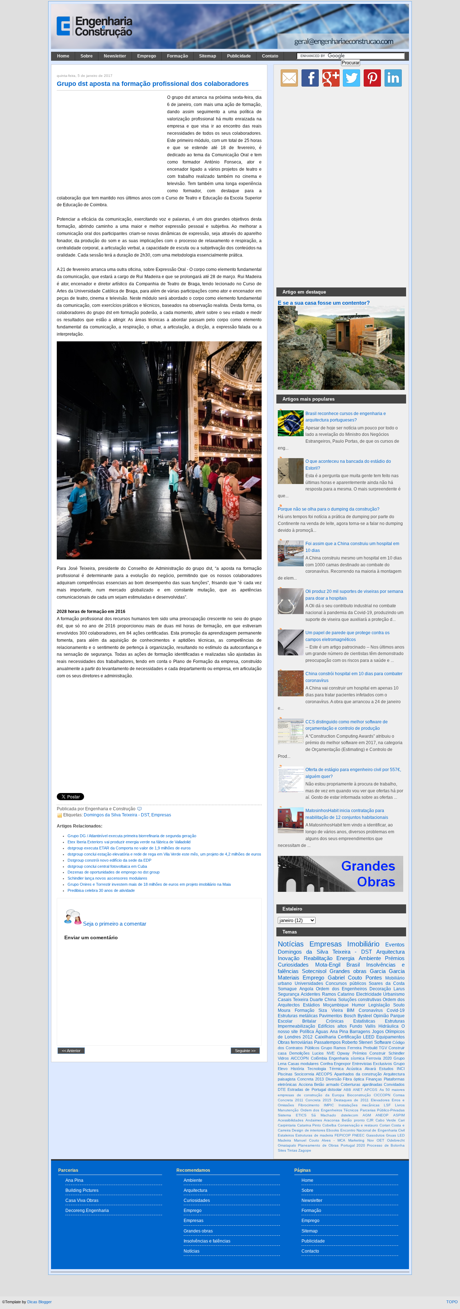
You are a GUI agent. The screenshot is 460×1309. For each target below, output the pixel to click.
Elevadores (380, 1100)
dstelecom (349, 1115)
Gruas (391, 1135)
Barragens (360, 1031)
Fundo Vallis (363, 1026)
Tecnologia (316, 1068)
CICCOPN (382, 1095)
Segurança (288, 994)
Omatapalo (287, 1145)
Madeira (284, 1140)
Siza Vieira (330, 1010)
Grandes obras (348, 971)
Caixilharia (325, 1037)
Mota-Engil (327, 965)
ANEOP (382, 1115)
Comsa (399, 1095)
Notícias (291, 944)
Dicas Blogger (39, 1302)
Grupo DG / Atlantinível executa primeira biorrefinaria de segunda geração (132, 836)
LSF (387, 1105)
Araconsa (332, 1120)
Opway (343, 1053)
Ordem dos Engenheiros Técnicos (329, 1110)
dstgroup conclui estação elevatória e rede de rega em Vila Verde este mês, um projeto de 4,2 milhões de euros (164, 854)
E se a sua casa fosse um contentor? (324, 303)
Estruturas (395, 1021)
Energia (345, 958)
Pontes (373, 977)
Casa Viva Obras (81, 1200)
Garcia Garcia (387, 971)
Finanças (374, 1079)
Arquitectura (390, 952)
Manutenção (288, 1110)
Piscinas (285, 1074)
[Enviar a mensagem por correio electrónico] (143, 808)
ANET (358, 1090)
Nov (370, 1140)
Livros (400, 1105)
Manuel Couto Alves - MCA (319, 1140)
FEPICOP (343, 1135)
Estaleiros (286, 1135)
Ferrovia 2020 (378, 1058)
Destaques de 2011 (351, 1100)
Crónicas (335, 1021)
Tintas (292, 1150)
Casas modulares (303, 1063)
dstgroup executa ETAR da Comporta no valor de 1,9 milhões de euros (129, 848)
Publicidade (239, 56)
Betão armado (326, 1084)
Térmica (336, 1068)
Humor (358, 1005)
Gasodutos (375, 1135)
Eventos (395, 944)
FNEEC (358, 1135)
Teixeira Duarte (308, 999)
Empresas (161, 814)
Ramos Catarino (338, 994)
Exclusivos (382, 1063)
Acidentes (310, 994)
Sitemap (207, 56)
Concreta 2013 (310, 1079)
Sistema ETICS (292, 1115)
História (297, 1068)
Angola (306, 988)
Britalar (309, 1021)
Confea (326, 1063)
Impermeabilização (296, 1026)
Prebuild (370, 1048)
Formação (177, 56)
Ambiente (370, 958)
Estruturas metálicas (298, 1015)
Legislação (379, 1005)
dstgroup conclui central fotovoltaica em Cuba (107, 866)
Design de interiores (308, 1130)
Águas (322, 1031)
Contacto (310, 1251)
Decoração (380, 988)
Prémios (395, 958)
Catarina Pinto (309, 1125)
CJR (370, 1120)
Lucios (318, 1053)
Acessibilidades (290, 1120)
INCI (401, 1068)
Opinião (381, 1015)
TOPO (452, 1302)
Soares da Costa (387, 983)
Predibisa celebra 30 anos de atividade (101, 890)
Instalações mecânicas (359, 1105)
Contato (270, 56)
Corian (385, 1125)
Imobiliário (363, 944)
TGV (383, 1048)
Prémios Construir (369, 1053)
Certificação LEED (356, 1037)
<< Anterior (71, 1050)
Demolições (299, 1053)
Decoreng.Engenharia (87, 1210)
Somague (287, 988)
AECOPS (324, 1074)
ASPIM (399, 1115)
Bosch (350, 1015)
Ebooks (332, 1130)
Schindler (396, 1053)
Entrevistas (362, 1063)
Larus (399, 988)
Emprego (146, 56)
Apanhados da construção (358, 1074)
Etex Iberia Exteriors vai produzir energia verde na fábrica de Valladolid (129, 842)
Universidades (309, 983)
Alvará (370, 1068)
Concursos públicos (346, 983)
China (330, 999)
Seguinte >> (245, 1050)
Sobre (86, 56)
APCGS (370, 1090)
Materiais (288, 977)
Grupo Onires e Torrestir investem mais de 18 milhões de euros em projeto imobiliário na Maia (149, 884)
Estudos (386, 1068)
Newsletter (115, 56)
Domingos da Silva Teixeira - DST (116, 814)
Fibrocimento (308, 1105)
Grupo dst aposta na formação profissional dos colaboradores (153, 83)
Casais (284, 999)
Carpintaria (287, 1125)
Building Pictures (81, 1190)
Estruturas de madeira (314, 1135)
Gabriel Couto (345, 977)
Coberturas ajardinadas (361, 1084)
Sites (282, 1150)
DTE (282, 1089)
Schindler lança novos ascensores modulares (107, 878)
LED (401, 1135)
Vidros (283, 1058)
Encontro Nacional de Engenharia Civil (372, 1130)
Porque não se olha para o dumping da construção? (329, 509)
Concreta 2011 (290, 1100)
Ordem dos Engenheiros (341, 988)
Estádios (311, 1005)
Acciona (306, 1084)
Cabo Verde (386, 1120)
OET (380, 1140)
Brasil (353, 965)
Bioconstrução (359, 1095)
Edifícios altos (332, 1026)
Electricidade (369, 994)
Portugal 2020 (353, 1145)
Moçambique (336, 1005)
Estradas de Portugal (307, 1089)
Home (63, 56)
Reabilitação (318, 958)
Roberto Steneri (357, 1042)
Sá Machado (323, 1115)
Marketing (356, 1140)
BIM (350, 1010)
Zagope (304, 1150)
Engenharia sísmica (346, 1058)
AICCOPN (300, 1058)
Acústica (354, 1068)
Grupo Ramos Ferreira (341, 1048)
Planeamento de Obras (318, 1145)
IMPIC (329, 1105)
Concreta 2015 (318, 1100)
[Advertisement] (111, 141)
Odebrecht (396, 1140)
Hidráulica (388, 1026)
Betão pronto (353, 1120)
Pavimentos (330, 1015)
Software (382, 1042)
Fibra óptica (353, 1079)
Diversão (333, 1079)
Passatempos (327, 1042)
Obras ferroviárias (295, 1042)
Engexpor (342, 1063)
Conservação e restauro (358, 1125)
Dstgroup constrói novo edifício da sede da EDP (109, 860)
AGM (367, 1115)
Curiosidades (293, 965)
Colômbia (319, 1058)
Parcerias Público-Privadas (382, 1110)
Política (307, 1031)
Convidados (394, 1084)
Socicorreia (304, 1074)
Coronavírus (371, 1010)
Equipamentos (390, 1037)
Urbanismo (394, 994)
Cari (401, 1120)
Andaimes (313, 1120)
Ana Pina (339, 1031)
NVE (331, 1053)
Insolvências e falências (207, 1241)
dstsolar (335, 1089)
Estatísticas (364, 1021)
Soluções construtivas (359, 999)
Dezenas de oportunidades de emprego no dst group (114, 872)
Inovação (288, 958)
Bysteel (365, 1015)
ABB (347, 1090)
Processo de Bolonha (386, 1145)
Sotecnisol (314, 971)
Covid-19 (396, 1010)
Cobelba (329, 1125)
